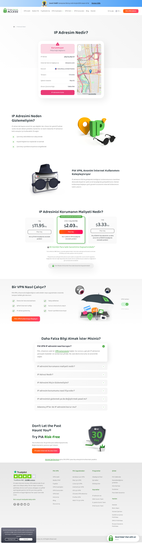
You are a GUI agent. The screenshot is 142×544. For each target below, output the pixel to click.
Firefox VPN (77, 497)
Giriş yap (111, 11)
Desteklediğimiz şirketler (117, 481)
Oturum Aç (56, 504)
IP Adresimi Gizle (57, 92)
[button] (90, 71)
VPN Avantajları (58, 487)
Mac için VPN (77, 480)
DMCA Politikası (117, 520)
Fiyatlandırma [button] (45, 11)
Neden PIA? (56, 480)
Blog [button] (87, 11)
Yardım (114, 499)
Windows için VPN (79, 477)
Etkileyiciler (96, 483)
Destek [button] (93, 11)
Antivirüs (56, 497)
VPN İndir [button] (68, 11)
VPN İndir (56, 494)
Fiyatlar (55, 483)
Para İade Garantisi (118, 492)
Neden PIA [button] (35, 11)
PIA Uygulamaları (79, 471)
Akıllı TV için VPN (78, 500)
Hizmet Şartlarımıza (52, 459)
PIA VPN (56, 471)
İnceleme (115, 489)
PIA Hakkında (116, 477)
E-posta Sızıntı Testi (99, 502)
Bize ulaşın (115, 508)
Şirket (114, 471)
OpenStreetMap (92, 93)
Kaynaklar (95, 490)
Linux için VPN (77, 483)
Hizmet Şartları (117, 511)
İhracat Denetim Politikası (117, 525)
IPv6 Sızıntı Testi (97, 506)
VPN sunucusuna (62, 351)
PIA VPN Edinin (130, 11)
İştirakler (95, 480)
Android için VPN (78, 487)
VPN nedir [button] (27, 11)
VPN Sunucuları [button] (79, 11)
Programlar (96, 471)
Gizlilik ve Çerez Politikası (117, 516)
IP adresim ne (96, 495)
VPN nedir (56, 477)
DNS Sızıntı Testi (97, 499)
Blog (54, 500)
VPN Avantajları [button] (57, 11)
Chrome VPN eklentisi (80, 494)
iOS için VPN (77, 490)
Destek (114, 505)
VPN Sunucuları (58, 490)
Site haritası (116, 486)
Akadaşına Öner (97, 477)
